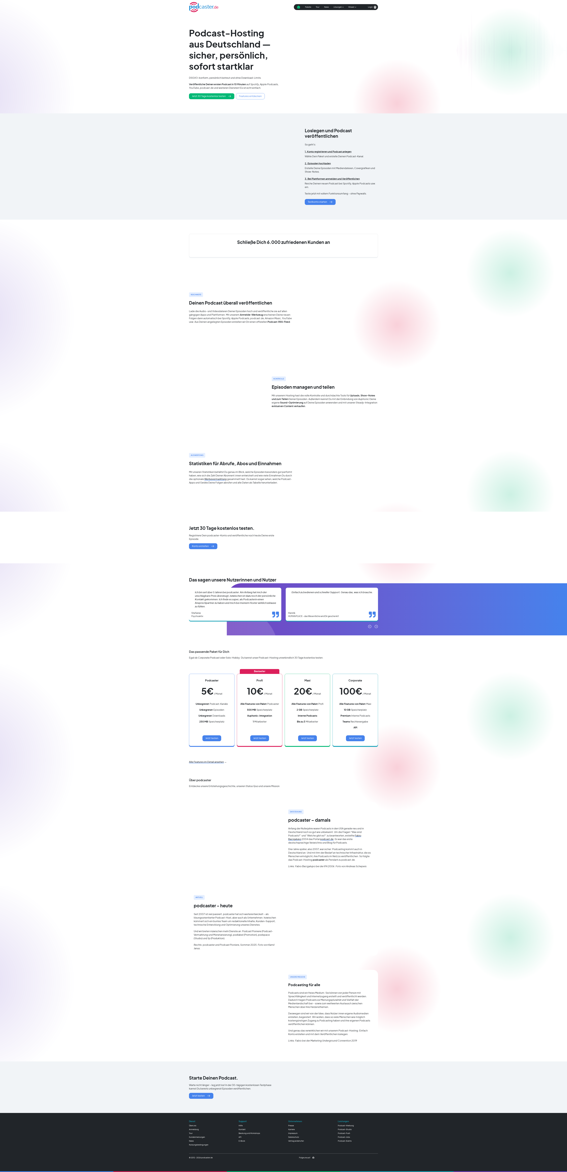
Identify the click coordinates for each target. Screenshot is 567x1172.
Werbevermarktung (215, 479)
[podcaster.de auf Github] (313, 1158)
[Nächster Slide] (376, 626)
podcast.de (327, 839)
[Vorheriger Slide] (370, 626)
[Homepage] (204, 7)
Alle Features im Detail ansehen (206, 762)
